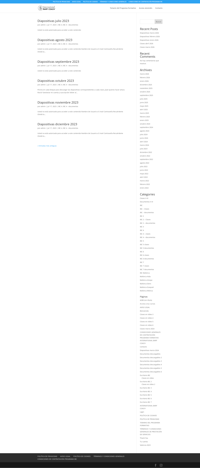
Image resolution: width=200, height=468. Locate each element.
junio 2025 (144, 102)
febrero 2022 (145, 184)
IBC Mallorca (145, 273)
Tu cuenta (144, 441)
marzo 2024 (144, 145)
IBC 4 (60, 25)
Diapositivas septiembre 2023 (58, 62)
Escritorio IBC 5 (146, 395)
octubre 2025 (145, 92)
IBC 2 (142, 216)
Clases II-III (144, 198)
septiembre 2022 (146, 159)
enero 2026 (144, 81)
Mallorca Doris (145, 284)
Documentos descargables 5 (151, 368)
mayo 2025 (144, 106)
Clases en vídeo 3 (146, 314)
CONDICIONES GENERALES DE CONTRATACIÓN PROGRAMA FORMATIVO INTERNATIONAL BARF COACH (150, 337)
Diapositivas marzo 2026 (149, 33)
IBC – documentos (147, 212)
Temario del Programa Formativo (123, 8)
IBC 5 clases (144, 244)
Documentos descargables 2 (151, 357)
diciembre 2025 (146, 85)
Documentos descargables (150, 354)
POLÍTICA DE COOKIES (90, 2)
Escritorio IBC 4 (146, 391)
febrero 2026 (145, 77)
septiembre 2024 (146, 127)
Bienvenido (144, 311)
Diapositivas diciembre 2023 (57, 124)
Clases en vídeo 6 (146, 325)
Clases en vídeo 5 (146, 321)
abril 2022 (144, 177)
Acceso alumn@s (145, 8)
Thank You (144, 438)
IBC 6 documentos (147, 259)
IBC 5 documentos (147, 248)
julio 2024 (143, 134)
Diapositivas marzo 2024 (149, 350)
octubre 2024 (145, 124)
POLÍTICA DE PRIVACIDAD (61, 2)
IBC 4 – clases (145, 234)
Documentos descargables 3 (151, 361)
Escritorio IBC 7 (146, 402)
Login (142, 412)
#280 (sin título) (146, 300)
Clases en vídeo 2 (148, 384)
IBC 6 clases (144, 255)
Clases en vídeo (148, 378)
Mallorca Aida (145, 276)
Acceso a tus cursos (147, 304)
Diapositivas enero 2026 (149, 40)
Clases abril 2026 (146, 43)
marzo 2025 (144, 113)
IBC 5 (142, 241)
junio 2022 (144, 170)
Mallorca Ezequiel (147, 287)
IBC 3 (142, 227)
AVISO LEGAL (76, 2)
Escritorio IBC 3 (146, 388)
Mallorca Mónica (146, 291)
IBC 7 (142, 262)
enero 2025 (144, 120)
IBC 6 (142, 252)
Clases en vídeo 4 (146, 318)
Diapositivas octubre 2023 (56, 81)
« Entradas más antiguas (47, 146)
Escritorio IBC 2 (146, 381)
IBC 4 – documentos (147, 237)
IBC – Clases (144, 209)
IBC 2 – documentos (147, 223)
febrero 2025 (145, 117)
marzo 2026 (144, 74)
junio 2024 (144, 138)
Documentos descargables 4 (151, 364)
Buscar (158, 22)
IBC (141, 205)
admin (43, 25)
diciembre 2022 (146, 152)
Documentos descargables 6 (151, 372)
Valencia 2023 (145, 445)
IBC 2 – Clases (145, 219)
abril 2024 (144, 142)
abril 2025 (144, 109)
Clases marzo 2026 (147, 47)
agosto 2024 (144, 131)
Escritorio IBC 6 (146, 398)
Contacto (158, 8)
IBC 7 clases (144, 266)
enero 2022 (144, 188)
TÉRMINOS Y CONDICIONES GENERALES (113, 2)
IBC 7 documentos (147, 269)
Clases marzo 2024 (147, 329)
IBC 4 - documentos (70, 25)
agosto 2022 (144, 163)
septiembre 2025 (146, 95)
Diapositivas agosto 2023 (55, 40)
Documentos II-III (146, 202)
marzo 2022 (144, 181)
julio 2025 (143, 99)
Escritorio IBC (145, 375)
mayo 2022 (144, 174)
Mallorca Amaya (146, 280)
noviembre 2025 (146, 88)
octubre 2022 (145, 156)
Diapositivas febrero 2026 (150, 36)
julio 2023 (143, 149)
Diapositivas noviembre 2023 (58, 102)
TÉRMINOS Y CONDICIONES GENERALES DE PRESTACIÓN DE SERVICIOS (151, 432)
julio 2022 (143, 166)
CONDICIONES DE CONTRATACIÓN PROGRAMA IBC (145, 2)
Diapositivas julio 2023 (53, 21)
